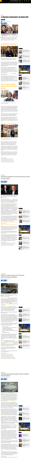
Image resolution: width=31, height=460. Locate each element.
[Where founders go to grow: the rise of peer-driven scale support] (20, 238)
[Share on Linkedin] (5, 23)
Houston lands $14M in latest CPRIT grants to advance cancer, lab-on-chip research (26, 320)
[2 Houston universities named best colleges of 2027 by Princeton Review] (20, 310)
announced (11, 199)
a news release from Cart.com (5, 303)
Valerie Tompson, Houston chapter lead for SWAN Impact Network (9, 86)
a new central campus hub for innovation (6, 73)
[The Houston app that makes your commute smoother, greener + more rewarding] (20, 440)
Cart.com (14, 295)
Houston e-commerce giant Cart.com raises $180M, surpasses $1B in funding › (8, 357)
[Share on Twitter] (3, 23)
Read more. (2, 81)
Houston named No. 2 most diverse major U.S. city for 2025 (26, 414)
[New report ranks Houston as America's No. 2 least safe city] (20, 409)
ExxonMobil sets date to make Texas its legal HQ (26, 88)
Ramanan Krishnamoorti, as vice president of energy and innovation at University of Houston (9, 44)
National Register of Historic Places (9, 421)
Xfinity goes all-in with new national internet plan (25, 435)
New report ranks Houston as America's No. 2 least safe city (26, 409)
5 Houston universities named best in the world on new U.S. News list (26, 61)
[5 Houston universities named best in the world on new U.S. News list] (20, 61)
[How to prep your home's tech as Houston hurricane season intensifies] (20, 445)
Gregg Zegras (7, 306)
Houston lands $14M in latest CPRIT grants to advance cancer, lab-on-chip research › (8, 243)
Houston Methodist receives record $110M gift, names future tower (26, 56)
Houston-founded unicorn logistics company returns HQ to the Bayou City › (7, 356)
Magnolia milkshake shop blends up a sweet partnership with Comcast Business (26, 342)
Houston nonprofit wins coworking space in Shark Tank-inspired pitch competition (26, 212)
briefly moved (3, 341)
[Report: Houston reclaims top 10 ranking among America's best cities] (20, 52)
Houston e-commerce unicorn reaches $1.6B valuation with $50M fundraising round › (8, 358)
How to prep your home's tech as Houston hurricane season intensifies (26, 445)
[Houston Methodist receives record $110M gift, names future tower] (20, 56)
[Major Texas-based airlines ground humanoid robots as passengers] (20, 221)
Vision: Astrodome (12, 425)
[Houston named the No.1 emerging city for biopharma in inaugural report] (20, 315)
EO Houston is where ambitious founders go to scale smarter (26, 243)
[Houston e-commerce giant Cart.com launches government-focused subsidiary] (9, 288)
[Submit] (30, 0)
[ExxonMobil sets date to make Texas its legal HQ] (20, 88)
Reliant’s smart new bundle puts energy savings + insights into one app (26, 346)
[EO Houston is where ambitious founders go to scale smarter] (20, 243)
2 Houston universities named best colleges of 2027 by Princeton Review (26, 311)
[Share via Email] (6, 23)
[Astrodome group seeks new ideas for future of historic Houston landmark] (9, 387)
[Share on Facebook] (1, 23)
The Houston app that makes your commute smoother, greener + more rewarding (26, 441)
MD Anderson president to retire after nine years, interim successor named (15, 178)
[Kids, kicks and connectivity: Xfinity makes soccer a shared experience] (20, 337)
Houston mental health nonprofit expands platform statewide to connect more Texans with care (26, 83)
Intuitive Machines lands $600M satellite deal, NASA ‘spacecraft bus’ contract (26, 419)
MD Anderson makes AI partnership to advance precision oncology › (7, 245)
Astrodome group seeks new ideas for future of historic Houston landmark (15, 375)
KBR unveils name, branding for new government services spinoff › (7, 355)
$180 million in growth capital (9, 343)
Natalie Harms (3, 21)
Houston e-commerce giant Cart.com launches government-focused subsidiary (12, 276)
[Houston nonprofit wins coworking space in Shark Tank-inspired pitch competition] (20, 211)
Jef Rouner (2, 377)
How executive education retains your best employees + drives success (26, 248)
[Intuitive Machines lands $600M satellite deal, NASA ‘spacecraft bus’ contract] (20, 418)
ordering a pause (3, 449)
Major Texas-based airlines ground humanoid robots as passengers (26, 221)
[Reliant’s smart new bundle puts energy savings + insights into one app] (20, 346)
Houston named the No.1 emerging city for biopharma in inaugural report (26, 315)
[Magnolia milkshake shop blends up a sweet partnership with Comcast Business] (20, 341)
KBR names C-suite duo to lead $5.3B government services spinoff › (7, 354)
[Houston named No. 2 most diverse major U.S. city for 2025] (20, 414)
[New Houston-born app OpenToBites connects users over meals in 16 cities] (20, 78)
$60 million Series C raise (10, 342)
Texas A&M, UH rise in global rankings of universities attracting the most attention (26, 217)
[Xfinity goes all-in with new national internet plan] (20, 435)
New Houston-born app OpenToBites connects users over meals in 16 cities (26, 79)
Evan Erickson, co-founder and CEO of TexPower (9, 123)
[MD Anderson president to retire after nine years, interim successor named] (9, 190)
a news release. (10, 209)
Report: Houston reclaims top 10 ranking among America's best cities (26, 51)
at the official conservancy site (11, 400)
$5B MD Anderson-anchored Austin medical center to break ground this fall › (8, 244)
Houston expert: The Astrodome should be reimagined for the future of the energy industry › (9, 457)
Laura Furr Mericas (3, 278)
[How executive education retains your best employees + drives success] (20, 247)
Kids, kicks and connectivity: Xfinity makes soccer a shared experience (26, 337)
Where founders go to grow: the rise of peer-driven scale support (26, 238)
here (9, 351)
